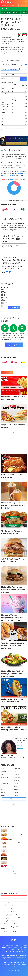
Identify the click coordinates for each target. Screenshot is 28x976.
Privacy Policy (16, 970)
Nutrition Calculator (21, 946)
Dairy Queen (17, 774)
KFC (2, 780)
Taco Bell (16, 792)
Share (5, 33)
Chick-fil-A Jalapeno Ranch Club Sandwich (11, 924)
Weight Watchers (16, 12)
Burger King (17, 768)
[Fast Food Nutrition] (6, 1)
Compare (24, 64)
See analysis (24, 78)
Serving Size (4, 75)
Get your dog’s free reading (16, 143)
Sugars (3, 109)
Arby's (2, 768)
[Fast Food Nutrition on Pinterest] (11, 940)
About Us (13, 949)
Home (3, 946)
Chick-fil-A (3, 771)
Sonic (2, 789)
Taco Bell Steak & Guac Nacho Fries (10, 931)
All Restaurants (14, 799)
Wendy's (3, 795)
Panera (16, 783)
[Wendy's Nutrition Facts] (5, 210)
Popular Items (24, 12)
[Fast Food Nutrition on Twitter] (14, 940)
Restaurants (4, 5)
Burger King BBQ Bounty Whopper (9, 921)
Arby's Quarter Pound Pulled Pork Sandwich (12, 912)
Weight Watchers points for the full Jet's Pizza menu (14, 345)
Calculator (14, 5)
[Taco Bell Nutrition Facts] (14, 210)
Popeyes (3, 786)
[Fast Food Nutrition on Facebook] (8, 940)
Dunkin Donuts (4, 777)
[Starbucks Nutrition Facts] (22, 210)
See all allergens (14, 307)
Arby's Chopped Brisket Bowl (8, 903)
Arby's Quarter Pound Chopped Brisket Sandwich (13, 909)
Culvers (2, 774)
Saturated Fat (5, 91)
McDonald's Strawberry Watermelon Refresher (12, 900)
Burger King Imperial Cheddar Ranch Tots (11, 918)
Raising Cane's (17, 786)
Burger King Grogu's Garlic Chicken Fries (11, 915)
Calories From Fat (6, 82)
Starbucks (16, 789)
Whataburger (17, 795)
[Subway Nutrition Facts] (22, 363)
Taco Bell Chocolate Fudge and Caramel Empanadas (11, 927)
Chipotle (16, 771)
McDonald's (17, 780)
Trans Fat (4, 94)
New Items (23, 5)
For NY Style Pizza (10, 69)
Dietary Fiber (5, 107)
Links (9, 970)
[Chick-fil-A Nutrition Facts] (14, 363)
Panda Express (4, 783)
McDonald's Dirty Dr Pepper (8, 897)
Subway (3, 792)
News (4, 947)
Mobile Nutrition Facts (16, 951)
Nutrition (3, 12)
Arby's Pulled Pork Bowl (7, 906)
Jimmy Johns (17, 777)
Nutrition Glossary (12, 947)
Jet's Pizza (16, 132)
